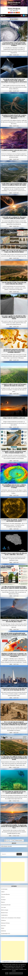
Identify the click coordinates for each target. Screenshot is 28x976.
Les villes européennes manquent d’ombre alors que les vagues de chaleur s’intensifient (14, 587)
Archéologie (12, 97)
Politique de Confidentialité (16, 973)
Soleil (14, 501)
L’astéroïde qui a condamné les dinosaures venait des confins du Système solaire (14, 217)
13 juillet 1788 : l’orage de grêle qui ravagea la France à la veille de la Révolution (14, 251)
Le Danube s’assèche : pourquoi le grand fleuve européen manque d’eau (14, 451)
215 (13, 840)
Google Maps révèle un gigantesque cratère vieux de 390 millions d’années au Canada (14, 184)
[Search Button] (26, 15)
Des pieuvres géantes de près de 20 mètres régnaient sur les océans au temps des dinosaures (14, 116)
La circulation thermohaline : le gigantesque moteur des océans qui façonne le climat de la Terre (14, 826)
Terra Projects (14, 2)
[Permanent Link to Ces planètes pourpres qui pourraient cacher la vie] (14, 139)
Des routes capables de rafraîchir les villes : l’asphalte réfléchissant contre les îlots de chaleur (14, 317)
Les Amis (3, 907)
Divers (18, 97)
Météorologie (20, 25)
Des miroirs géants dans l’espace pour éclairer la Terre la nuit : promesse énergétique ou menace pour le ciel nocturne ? (14, 81)
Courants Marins (15, 670)
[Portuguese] (17, 12)
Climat (11, 264)
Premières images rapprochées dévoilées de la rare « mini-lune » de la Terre (14, 553)
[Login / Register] (24, 15)
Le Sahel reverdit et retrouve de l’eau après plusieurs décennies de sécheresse (14, 384)
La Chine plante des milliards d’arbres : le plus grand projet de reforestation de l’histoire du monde (14, 758)
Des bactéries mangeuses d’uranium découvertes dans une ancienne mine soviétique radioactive (14, 351)
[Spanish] (19, 12)
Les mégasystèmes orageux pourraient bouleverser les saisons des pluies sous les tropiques (14, 44)
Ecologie (17, 366)
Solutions (20, 61)
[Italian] (15, 12)
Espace (7, 61)
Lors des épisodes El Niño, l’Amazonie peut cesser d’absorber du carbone (14, 283)
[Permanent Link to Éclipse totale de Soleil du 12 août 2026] (14, 406)
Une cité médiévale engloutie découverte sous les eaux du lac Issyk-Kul (14, 792)
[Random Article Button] (21, 15)
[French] (13, 12)
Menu (4, 15)
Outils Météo (4, 915)
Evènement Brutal (10, 25)
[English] (11, 12)
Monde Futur (15, 739)
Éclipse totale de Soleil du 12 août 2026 (14, 418)
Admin (10, 54)
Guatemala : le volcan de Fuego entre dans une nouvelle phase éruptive (14, 620)
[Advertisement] (13, 871)
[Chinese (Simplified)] (9, 12)
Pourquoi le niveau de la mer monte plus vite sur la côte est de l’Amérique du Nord (14, 689)
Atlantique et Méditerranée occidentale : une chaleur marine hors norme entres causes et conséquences (14, 655)
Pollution (13, 61)
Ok (6, 973)
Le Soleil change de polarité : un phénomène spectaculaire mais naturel (14, 520)
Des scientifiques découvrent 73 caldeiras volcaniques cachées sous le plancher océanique (14, 486)
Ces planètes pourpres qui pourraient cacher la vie (14, 150)
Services (3, 925)
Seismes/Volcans (15, 467)
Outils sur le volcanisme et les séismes (11, 917)
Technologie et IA (15, 63)
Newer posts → (19, 840)
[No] (26, 969)
